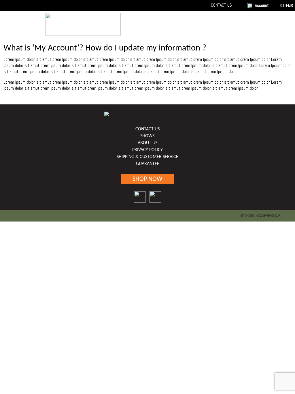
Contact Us (221, 5)
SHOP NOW (235, 23)
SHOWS (147, 136)
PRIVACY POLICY (147, 150)
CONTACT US (147, 129)
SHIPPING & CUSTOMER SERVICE (147, 157)
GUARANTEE (147, 164)
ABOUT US (147, 143)
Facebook (238, 5)
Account (262, 5)
